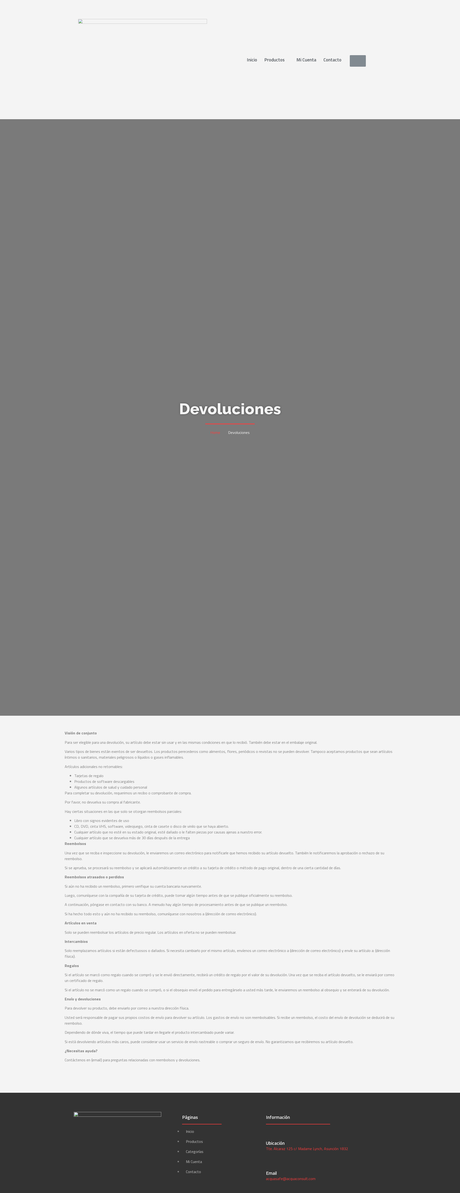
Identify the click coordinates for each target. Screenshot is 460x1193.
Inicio (252, 59)
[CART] (358, 61)
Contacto (332, 59)
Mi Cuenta (306, 59)
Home (215, 432)
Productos (274, 59)
